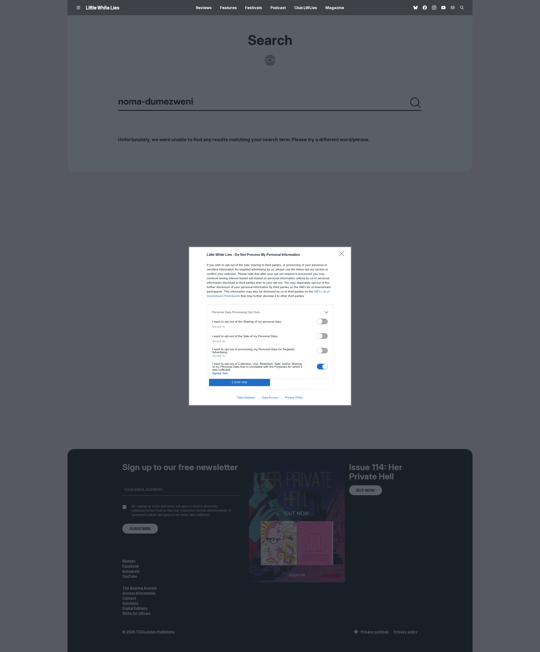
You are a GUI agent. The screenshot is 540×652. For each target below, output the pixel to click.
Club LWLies (305, 7)
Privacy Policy (294, 397)
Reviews (204, 7)
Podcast (278, 7)
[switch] (322, 321)
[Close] (343, 255)
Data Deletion (246, 397)
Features (228, 7)
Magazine (334, 7)
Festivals (253, 7)
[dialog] (270, 326)
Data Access (270, 397)
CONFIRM (239, 382)
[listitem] (270, 312)
